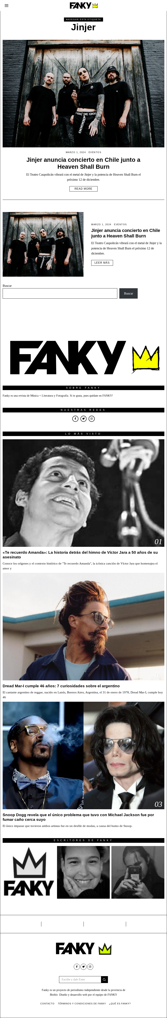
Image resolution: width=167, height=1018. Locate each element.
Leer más (102, 262)
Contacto (47, 1003)
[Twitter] (83, 419)
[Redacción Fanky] (29, 872)
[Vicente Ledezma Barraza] (137, 872)
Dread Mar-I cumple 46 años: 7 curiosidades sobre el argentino (61, 686)
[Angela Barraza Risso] (83, 872)
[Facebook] (75, 419)
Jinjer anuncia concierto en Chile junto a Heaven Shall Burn (125, 233)
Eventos (95, 152)
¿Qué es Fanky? (120, 1003)
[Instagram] (92, 419)
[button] (104, 979)
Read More (83, 188)
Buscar (7, 285)
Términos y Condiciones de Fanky (82, 1003)
